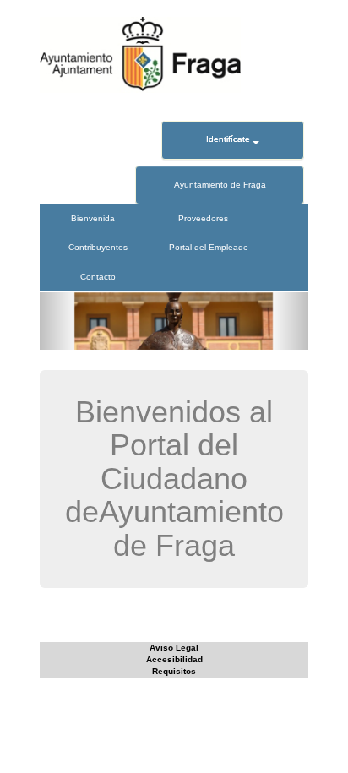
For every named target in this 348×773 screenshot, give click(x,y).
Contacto (98, 276)
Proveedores (203, 218)
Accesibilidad (174, 659)
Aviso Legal (174, 647)
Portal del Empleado (208, 247)
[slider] (174, 321)
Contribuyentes (98, 247)
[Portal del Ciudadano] (140, 54)
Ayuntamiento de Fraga (220, 184)
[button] (60, 321)
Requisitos (174, 671)
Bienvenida (93, 218)
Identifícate (229, 139)
